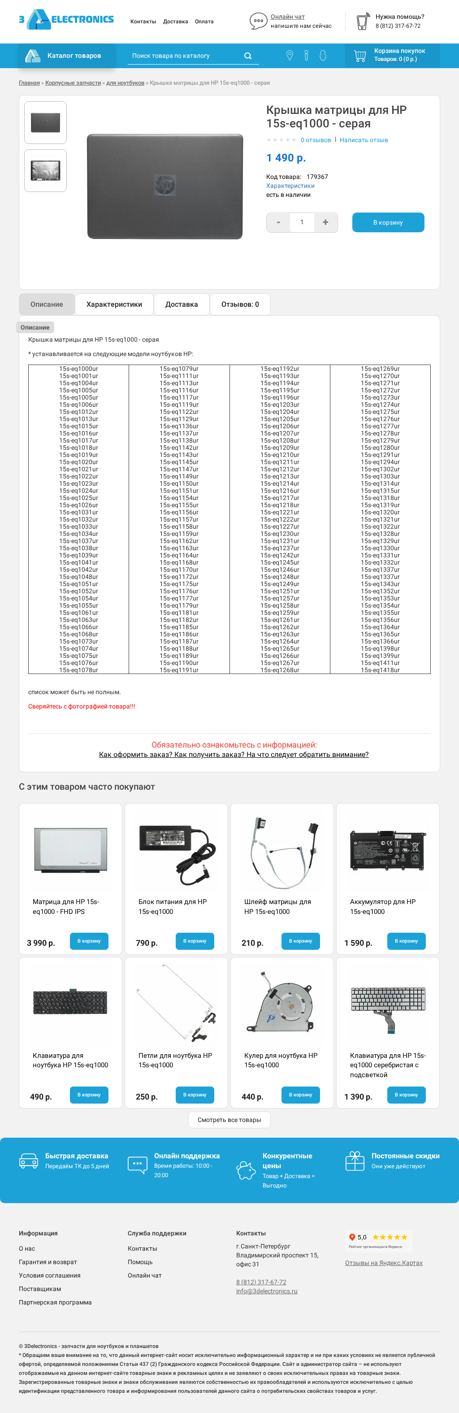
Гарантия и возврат (48, 1261)
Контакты (143, 21)
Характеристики (290, 185)
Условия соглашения (50, 1275)
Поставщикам (40, 1288)
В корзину (388, 222)
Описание (46, 304)
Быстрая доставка (76, 1156)
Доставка (175, 21)
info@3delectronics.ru (267, 1291)
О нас (27, 1248)
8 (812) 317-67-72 (261, 1282)
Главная (29, 82)
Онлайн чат (288, 16)
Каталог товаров (74, 56)
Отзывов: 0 (240, 304)
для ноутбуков (125, 82)
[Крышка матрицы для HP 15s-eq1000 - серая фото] (45, 122)
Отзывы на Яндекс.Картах (384, 1262)
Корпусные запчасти (73, 82)
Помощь (140, 1261)
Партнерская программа (55, 1302)
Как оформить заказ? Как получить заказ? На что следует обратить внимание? (234, 754)
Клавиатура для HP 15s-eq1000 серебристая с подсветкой (388, 1065)
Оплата (204, 21)
